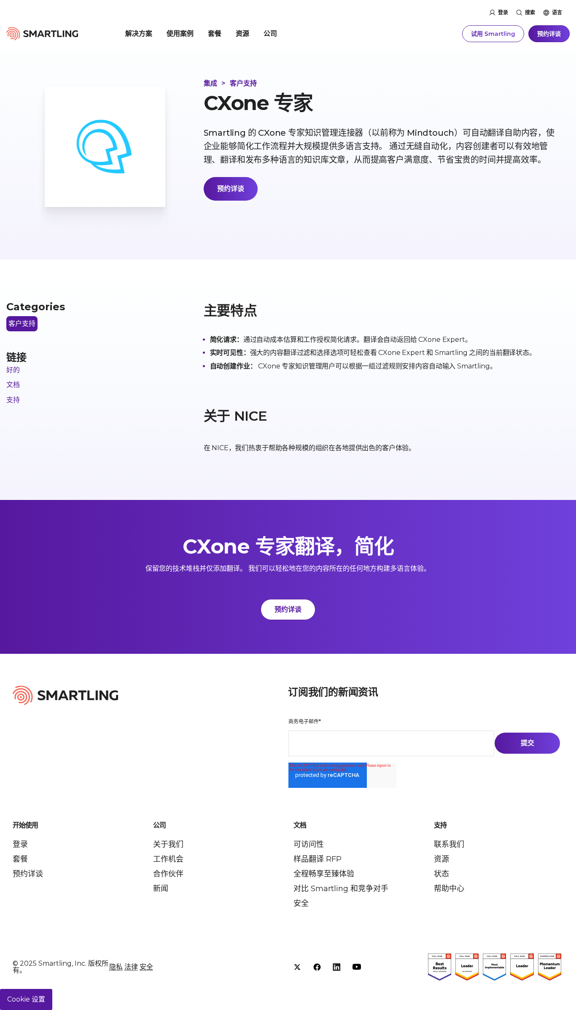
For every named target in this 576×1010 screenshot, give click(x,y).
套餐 (214, 34)
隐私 (116, 967)
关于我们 (168, 844)
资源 (242, 34)
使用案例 (180, 34)
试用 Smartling (493, 34)
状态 (441, 873)
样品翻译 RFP (317, 859)
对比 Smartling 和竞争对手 (340, 888)
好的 (13, 370)
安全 (301, 903)
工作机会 (168, 859)
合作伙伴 (168, 873)
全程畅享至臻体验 (323, 873)
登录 (503, 12)
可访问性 (308, 844)
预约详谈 (549, 34)
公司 (270, 34)
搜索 (530, 12)
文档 (13, 385)
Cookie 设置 (26, 999)
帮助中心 (449, 888)
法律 (131, 967)
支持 (13, 400)
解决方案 (138, 34)
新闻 (160, 888)
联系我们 (449, 844)
